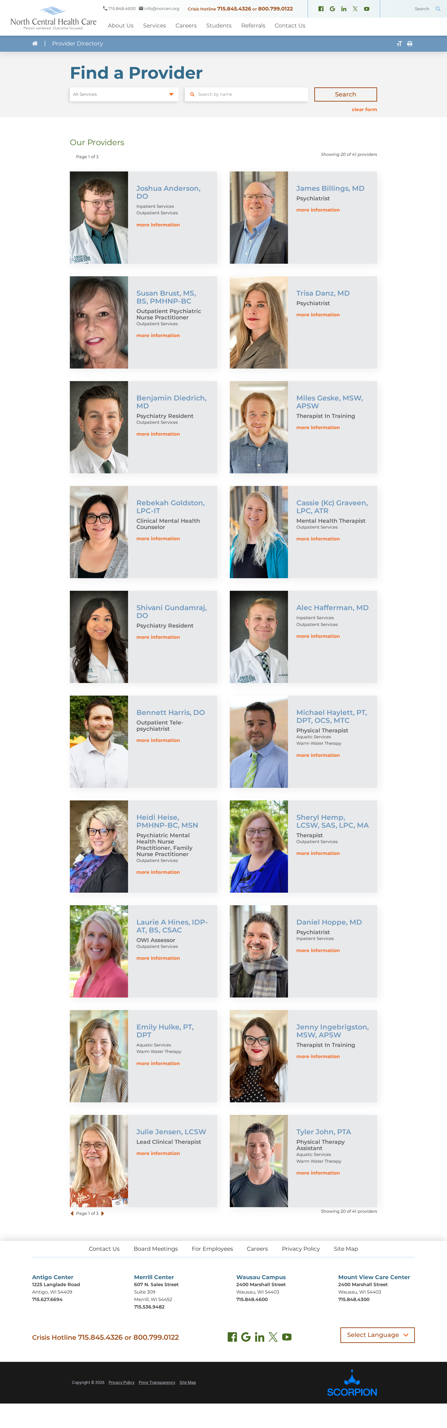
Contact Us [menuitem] (290, 25)
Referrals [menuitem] (253, 25)
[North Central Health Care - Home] (51, 18)
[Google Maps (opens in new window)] (332, 9)
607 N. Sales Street (156, 1284)
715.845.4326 (234, 9)
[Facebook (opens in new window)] (321, 9)
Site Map (346, 1248)
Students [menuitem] (219, 25)
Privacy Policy (301, 1248)
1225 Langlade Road (56, 1284)
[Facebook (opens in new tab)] (232, 1338)
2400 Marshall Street (261, 1284)
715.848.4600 (252, 1299)
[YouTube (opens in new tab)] (287, 1338)
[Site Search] (438, 9)
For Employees (212, 1248)
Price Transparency (157, 1382)
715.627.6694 (47, 1299)
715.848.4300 (353, 1299)
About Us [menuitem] (121, 25)
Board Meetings (156, 1248)
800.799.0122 (275, 9)
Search (345, 94)
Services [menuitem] (154, 25)
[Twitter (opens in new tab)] (273, 1338)
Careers (257, 1248)
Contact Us (104, 1248)
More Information (158, 225)
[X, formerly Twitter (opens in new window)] (355, 9)
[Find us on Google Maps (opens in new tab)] (246, 1338)
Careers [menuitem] (186, 25)
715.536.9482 (149, 1307)
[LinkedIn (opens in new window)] (343, 9)
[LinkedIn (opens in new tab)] (259, 1338)
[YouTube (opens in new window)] (366, 9)
